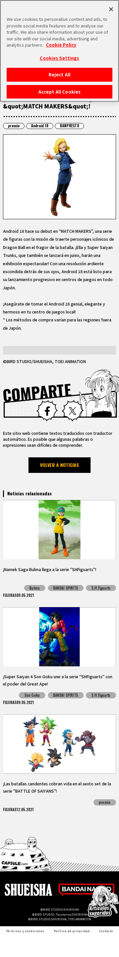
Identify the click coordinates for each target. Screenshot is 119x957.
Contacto (106, 931)
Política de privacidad (72, 931)
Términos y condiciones (25, 931)
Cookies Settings (59, 58)
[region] (59, 51)
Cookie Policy (61, 45)
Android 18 (39, 125)
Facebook (47, 410)
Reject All (59, 74)
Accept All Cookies (59, 92)
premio (14, 125)
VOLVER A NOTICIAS (59, 464)
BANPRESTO (69, 125)
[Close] (111, 9)
